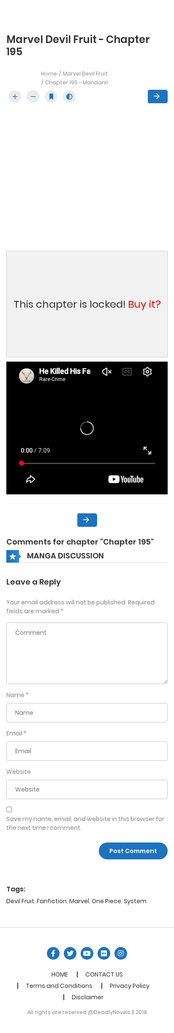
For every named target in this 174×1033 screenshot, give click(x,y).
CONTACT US (104, 974)
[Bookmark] (51, 96)
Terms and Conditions (59, 986)
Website (18, 771)
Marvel (79, 901)
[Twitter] (70, 953)
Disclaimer (87, 997)
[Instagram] (120, 953)
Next (158, 96)
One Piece (106, 901)
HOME (60, 974)
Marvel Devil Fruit (85, 73)
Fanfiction (52, 901)
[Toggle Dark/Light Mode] (69, 96)
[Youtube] (87, 953)
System (135, 901)
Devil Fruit (20, 901)
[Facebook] (53, 953)
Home (49, 73)
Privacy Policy (130, 986)
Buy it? (144, 304)
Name (15, 695)
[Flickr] (104, 953)
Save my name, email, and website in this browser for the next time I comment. (85, 823)
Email (14, 733)
